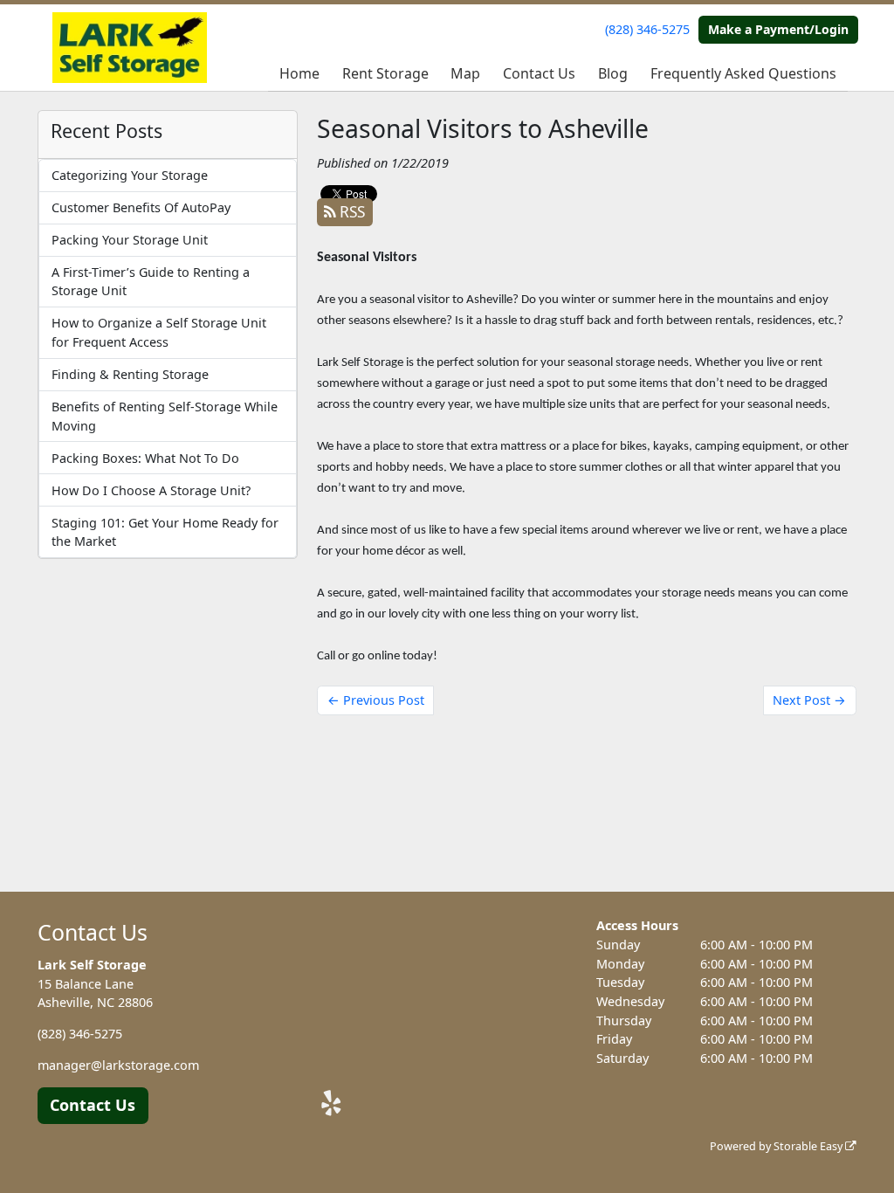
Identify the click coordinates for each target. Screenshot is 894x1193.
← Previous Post (375, 700)
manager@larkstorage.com (118, 1065)
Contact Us (539, 73)
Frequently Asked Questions (743, 73)
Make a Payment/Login (778, 29)
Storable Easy (809, 1146)
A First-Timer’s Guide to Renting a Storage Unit (151, 282)
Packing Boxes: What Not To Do (145, 458)
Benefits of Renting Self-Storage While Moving (165, 416)
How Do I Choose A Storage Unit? (151, 490)
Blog (613, 73)
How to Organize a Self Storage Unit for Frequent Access (159, 332)
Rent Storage (385, 73)
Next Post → (809, 700)
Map (465, 73)
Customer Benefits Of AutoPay (141, 207)
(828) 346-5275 (647, 29)
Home (299, 73)
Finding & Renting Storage (130, 374)
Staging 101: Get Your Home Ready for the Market (165, 532)
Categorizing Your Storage (130, 175)
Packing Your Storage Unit (130, 239)
